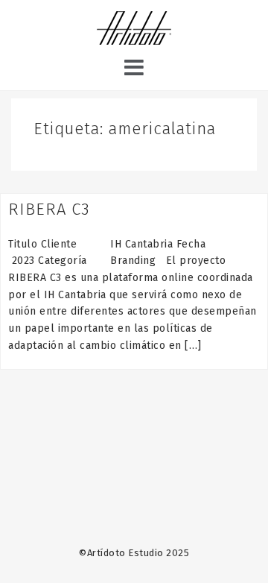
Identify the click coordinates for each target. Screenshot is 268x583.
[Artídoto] (134, 30)
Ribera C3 (48, 209)
